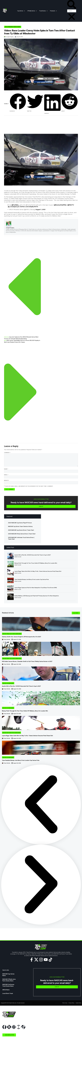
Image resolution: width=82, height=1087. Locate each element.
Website (6, 480)
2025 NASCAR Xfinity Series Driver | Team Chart (21, 534)
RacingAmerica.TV (8, 1071)
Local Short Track (7, 993)
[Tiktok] (50, 960)
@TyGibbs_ (15, 205)
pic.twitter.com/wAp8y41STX (27, 206)
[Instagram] (41, 960)
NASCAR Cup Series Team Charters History (20, 526)
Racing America (7, 1068)
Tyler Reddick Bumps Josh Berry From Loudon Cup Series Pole (31, 579)
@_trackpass (12, 206)
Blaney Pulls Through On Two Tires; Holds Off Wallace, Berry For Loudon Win (35, 563)
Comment (7, 452)
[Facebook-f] (32, 960)
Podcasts (52, 11)
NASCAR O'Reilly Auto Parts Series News (12, 633)
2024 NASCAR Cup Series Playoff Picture (20, 522)
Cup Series (20, 11)
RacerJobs (5, 1075)
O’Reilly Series (31, 11)
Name (6, 469)
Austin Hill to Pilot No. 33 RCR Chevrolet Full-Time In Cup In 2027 (32, 555)
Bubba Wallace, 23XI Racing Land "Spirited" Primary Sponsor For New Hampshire (36, 595)
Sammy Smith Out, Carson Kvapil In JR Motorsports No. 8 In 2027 (21, 636)
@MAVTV (71, 205)
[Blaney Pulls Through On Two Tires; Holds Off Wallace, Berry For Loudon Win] (10, 564)
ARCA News (6, 989)
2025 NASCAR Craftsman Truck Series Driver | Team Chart (21, 538)
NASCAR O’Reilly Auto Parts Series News (9, 980)
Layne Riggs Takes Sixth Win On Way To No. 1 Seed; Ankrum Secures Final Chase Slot (37, 571)
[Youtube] (46, 960)
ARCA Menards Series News (12, 26)
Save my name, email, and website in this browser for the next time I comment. (29, 486)
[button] (71, 4)
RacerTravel (6, 1079)
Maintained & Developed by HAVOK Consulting (43, 1002)
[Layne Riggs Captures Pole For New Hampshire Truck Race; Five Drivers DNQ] (10, 589)
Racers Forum (6, 1082)
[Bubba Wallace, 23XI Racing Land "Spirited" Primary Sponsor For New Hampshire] (10, 597)
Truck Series (42, 11)
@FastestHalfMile (60, 205)
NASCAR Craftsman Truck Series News (11, 732)
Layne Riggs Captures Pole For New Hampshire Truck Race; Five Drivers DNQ (35, 587)
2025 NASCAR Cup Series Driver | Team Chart (21, 530)
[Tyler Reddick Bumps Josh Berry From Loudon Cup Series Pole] (10, 580)
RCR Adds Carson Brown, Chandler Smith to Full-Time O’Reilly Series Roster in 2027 (27, 661)
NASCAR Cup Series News (8, 683)
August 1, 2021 (40, 209)
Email (6, 474)
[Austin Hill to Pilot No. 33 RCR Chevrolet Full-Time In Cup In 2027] (10, 556)
